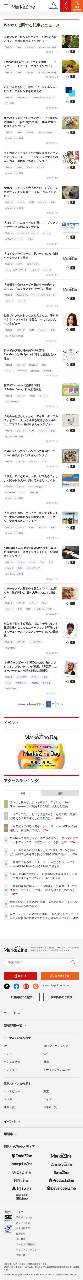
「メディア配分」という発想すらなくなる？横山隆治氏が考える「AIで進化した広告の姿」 (44, 816)
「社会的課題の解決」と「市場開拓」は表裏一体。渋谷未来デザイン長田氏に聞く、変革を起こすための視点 (44, 888)
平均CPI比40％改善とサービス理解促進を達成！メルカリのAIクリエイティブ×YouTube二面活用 (43, 876)
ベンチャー (10, 492)
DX (5, 1046)
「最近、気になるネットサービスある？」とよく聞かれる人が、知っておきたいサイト (31, 478)
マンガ (29, 167)
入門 (51, 562)
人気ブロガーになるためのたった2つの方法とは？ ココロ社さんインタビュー (30, 39)
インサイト (10, 1069)
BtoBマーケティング (55, 1046)
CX (45, 1054)
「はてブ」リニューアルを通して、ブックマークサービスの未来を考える (31, 225)
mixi (44, 364)
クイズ (47, 1099)
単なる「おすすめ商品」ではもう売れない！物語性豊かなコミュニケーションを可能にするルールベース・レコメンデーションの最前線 (31, 629)
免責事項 (20, 1233)
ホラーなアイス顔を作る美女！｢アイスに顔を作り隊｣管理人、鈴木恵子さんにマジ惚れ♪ (30, 592)
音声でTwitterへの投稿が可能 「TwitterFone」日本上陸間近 (23, 387)
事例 (53, 202)
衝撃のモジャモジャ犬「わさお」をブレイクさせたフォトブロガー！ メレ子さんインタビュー (31, 192)
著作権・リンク (24, 1217)
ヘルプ (19, 1211)
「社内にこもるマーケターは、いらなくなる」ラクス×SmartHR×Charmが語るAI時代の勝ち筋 (42, 864)
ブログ (32, 562)
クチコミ (33, 461)
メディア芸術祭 (45, 132)
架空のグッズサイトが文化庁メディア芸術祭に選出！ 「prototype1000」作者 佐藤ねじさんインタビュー (31, 122)
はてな (20, 264)
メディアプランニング (56, 1069)
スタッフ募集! (23, 1222)
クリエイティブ (33, 568)
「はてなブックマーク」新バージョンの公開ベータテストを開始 (31, 255)
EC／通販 (9, 103)
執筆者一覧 (50, 1107)
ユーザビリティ (36, 642)
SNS (46, 1061)
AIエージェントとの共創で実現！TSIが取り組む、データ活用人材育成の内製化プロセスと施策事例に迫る (44, 916)
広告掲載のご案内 (22, 997)
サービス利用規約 (25, 1244)
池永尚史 (35, 370)
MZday (35, 682)
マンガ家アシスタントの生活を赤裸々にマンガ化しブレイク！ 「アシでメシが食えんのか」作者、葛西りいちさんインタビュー (31, 157)
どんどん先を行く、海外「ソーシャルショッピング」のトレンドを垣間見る (31, 89)
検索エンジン (33, 264)
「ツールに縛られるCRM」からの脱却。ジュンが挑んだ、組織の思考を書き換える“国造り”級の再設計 (43, 852)
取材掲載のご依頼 (61, 997)
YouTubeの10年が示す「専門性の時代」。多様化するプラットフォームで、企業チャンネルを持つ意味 (44, 840)
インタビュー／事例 (47, 47)
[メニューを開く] (6, 6)
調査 (46, 1091)
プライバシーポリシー (27, 1249)
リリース (47, 270)
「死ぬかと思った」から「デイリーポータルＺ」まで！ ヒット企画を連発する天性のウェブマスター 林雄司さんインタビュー (31, 420)
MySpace (33, 364)
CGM (19, 47)
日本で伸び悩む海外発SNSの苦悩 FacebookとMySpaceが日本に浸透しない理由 (30, 354)
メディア (21, 202)
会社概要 (20, 1238)
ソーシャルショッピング (43, 97)
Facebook (22, 370)
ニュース (10, 1013)
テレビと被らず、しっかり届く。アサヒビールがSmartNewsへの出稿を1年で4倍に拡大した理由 (39, 804)
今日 (22, 793)
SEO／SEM (10, 688)
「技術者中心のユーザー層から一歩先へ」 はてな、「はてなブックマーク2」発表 (31, 286)
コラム (30, 239)
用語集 (8, 1134)
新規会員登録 (62, 976)
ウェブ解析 (10, 647)
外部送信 (20, 1255)
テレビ (8, 1054)
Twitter (32, 395)
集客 (45, 677)
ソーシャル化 (23, 97)
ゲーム (8, 682)
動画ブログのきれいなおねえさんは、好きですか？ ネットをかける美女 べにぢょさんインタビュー (31, 319)
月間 (60, 793)
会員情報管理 (23, 1228)
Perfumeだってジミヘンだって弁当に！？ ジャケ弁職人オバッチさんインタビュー (31, 453)
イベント (35, 677)
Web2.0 (8, 47)
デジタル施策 (12, 1061)
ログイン (22, 976)
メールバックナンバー (54, 985)
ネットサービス (12, 401)
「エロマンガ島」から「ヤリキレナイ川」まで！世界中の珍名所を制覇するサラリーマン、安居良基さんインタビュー (31, 517)
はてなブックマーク (14, 239)
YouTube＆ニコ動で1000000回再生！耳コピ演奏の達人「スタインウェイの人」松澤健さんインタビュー (31, 552)
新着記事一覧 (13, 1025)
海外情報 (47, 370)
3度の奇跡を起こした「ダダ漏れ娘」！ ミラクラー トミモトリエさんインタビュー (30, 64)
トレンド (30, 47)
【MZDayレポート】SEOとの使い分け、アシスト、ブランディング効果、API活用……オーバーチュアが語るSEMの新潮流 (30, 666)
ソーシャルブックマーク (27, 233)
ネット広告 (22, 677)
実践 (28, 608)
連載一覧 (9, 1107)
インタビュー (12, 1091)
